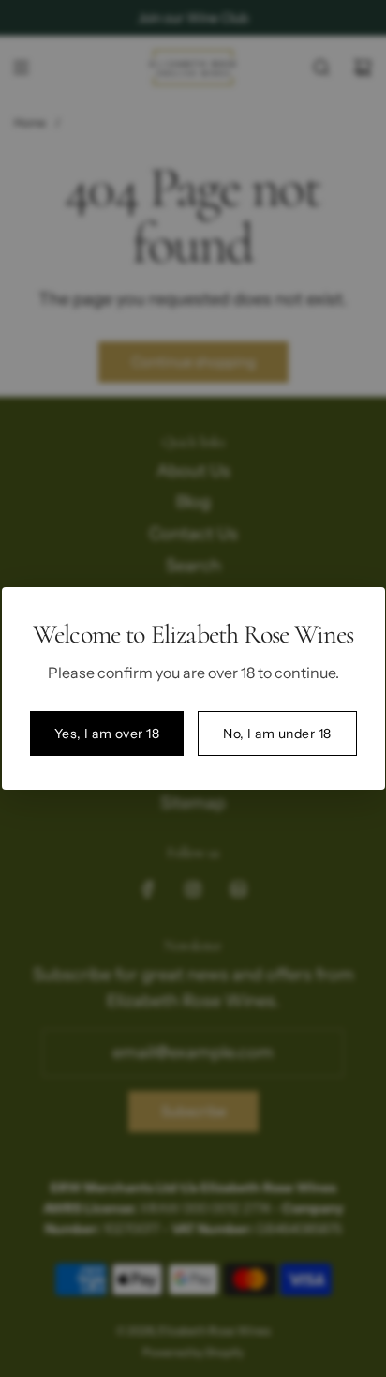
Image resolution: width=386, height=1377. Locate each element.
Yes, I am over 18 (107, 733)
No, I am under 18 (277, 733)
